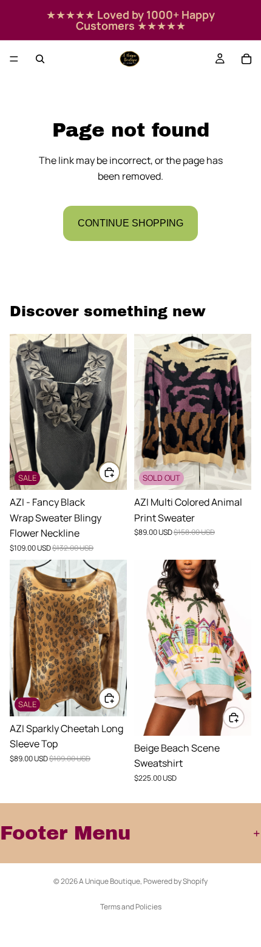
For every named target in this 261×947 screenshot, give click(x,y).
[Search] (40, 59)
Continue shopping (130, 223)
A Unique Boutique (109, 881)
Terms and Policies (130, 906)
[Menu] (14, 59)
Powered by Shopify (175, 881)
